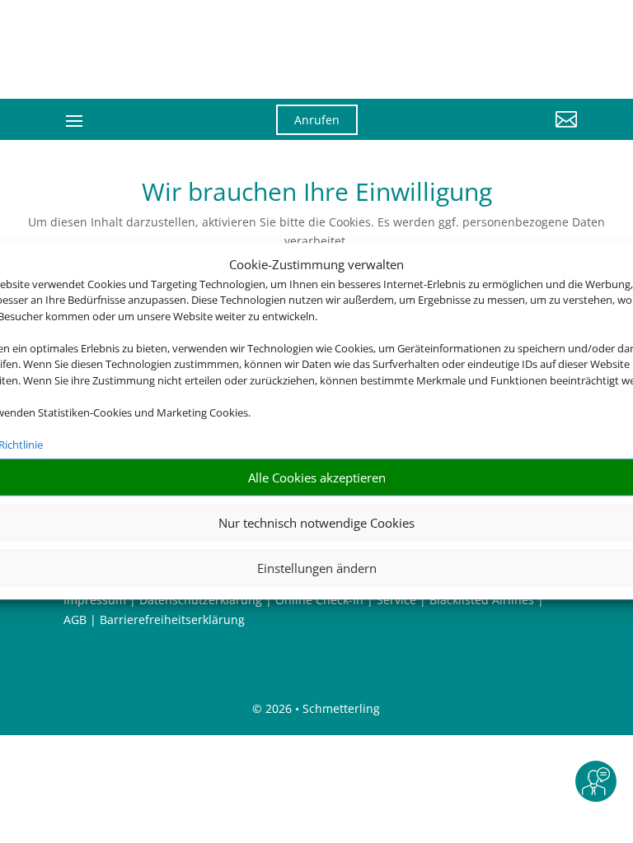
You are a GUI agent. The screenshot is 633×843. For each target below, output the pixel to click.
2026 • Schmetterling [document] (321, 708)
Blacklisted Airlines (481, 600)
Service (396, 600)
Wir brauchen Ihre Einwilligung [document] (317, 193)
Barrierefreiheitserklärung (172, 619)
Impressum (94, 600)
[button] (498, 132)
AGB (75, 619)
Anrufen (317, 120)
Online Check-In (319, 600)
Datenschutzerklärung (200, 600)
